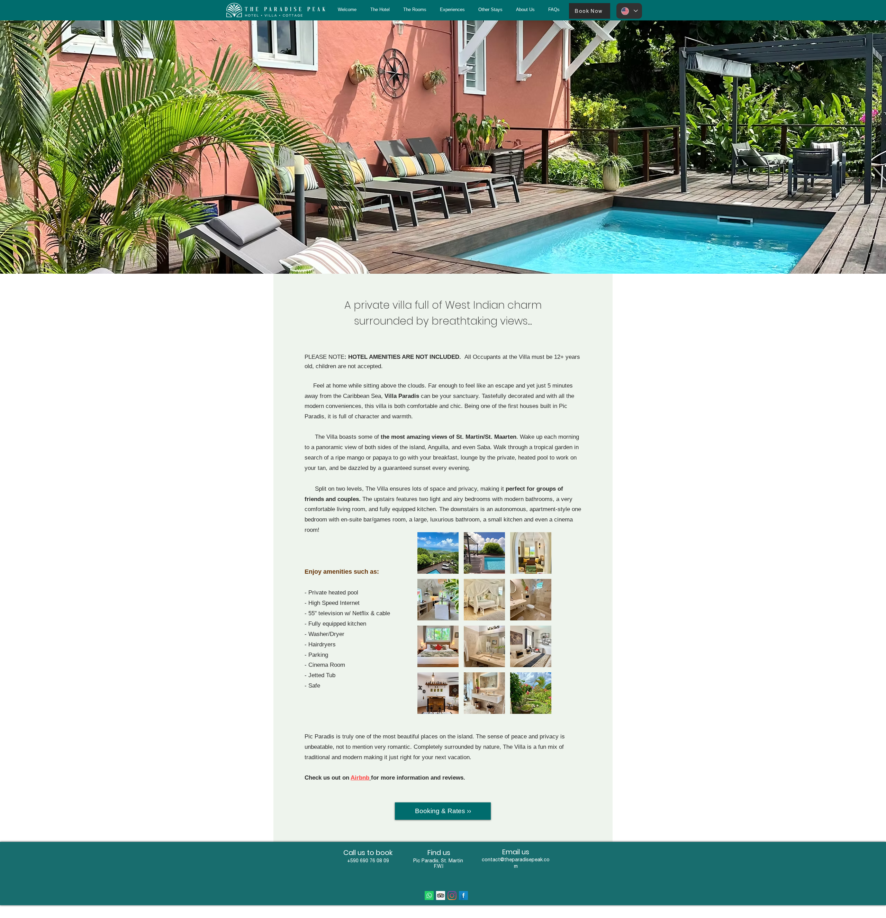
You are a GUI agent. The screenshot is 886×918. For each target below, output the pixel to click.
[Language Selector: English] (629, 11)
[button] (490, 10)
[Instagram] (451, 895)
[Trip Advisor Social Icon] (440, 895)
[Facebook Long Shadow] (463, 895)
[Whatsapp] (429, 895)
